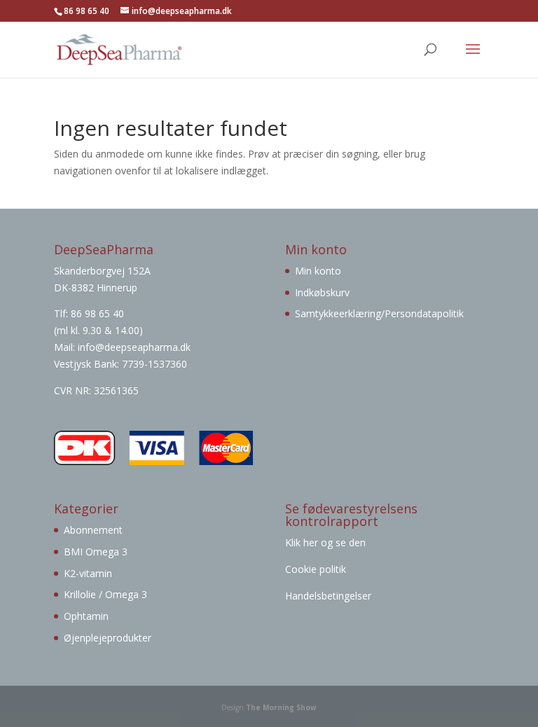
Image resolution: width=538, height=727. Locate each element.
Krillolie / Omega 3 (105, 594)
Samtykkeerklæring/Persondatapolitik (379, 313)
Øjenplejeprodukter (107, 637)
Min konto (318, 270)
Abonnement (93, 529)
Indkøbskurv (322, 292)
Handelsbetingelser (328, 595)
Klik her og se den (326, 542)
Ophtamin (86, 616)
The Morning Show (281, 707)
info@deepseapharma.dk (134, 347)
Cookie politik (315, 569)
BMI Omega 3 (95, 551)
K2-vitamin (88, 573)
